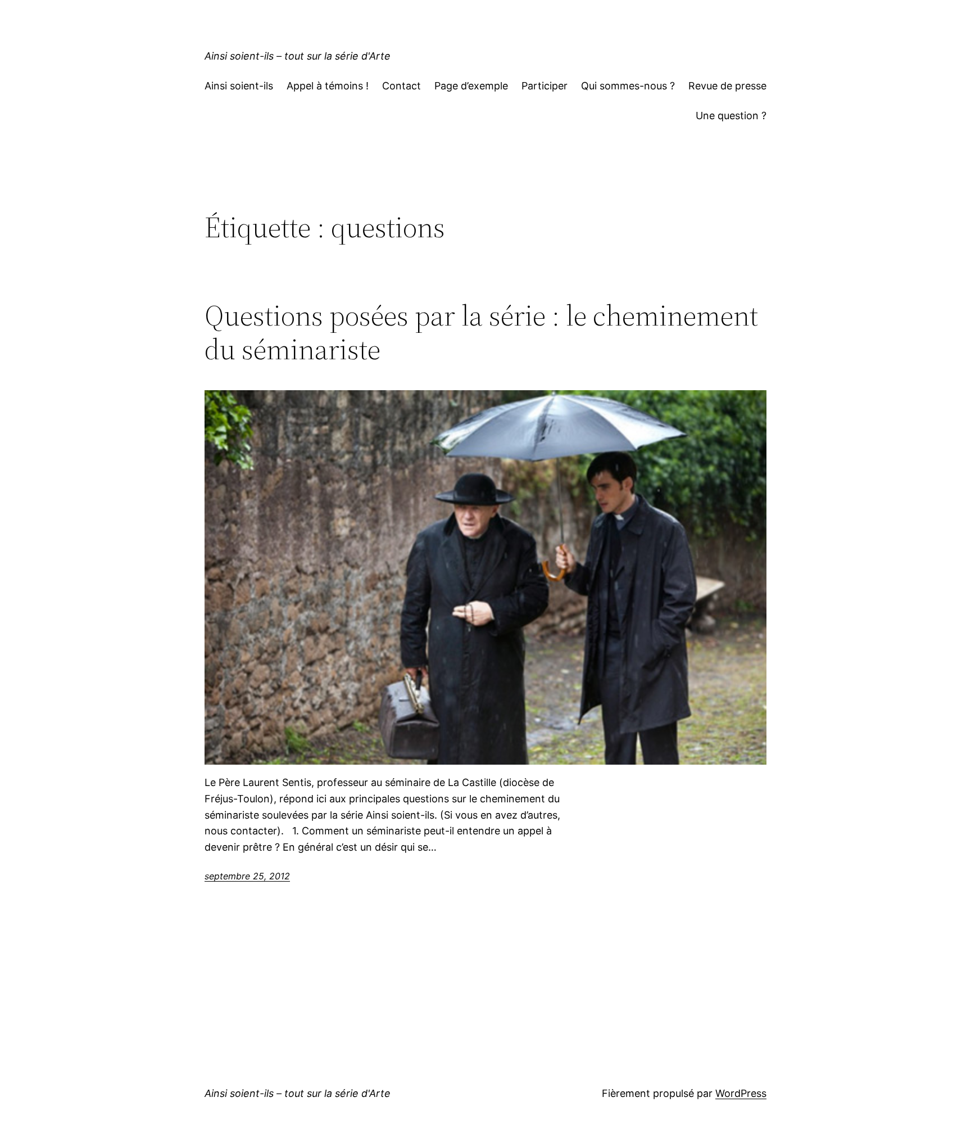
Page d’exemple (471, 86)
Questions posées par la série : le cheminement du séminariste (481, 332)
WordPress (740, 1093)
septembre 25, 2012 (247, 876)
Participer (544, 86)
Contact (401, 86)
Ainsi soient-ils (239, 86)
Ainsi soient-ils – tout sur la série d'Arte (298, 56)
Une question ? (731, 115)
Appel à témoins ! (328, 86)
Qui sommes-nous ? (628, 86)
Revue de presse (727, 86)
